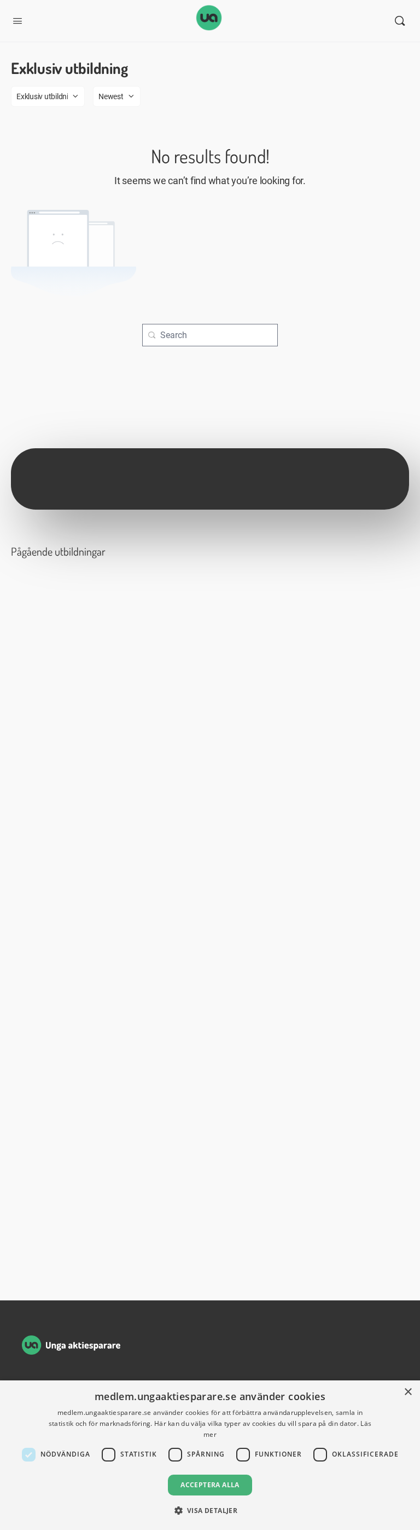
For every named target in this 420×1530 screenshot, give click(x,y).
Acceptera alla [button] (210, 1484)
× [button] (408, 1392)
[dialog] (210, 1455)
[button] (210, 1510)
